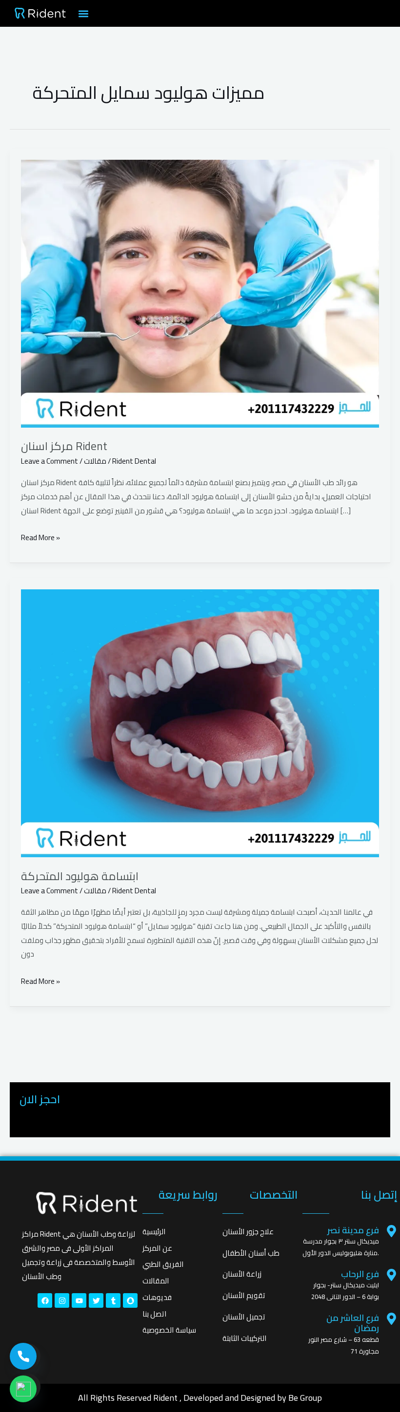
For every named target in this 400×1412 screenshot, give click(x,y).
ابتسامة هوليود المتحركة (80, 876)
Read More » (40, 538)
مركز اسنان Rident (64, 445)
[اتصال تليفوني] (23, 1356)
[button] (84, 13)
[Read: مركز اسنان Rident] (200, 294)
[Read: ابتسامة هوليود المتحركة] (200, 723)
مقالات (95, 461)
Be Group (305, 1398)
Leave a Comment (49, 461)
